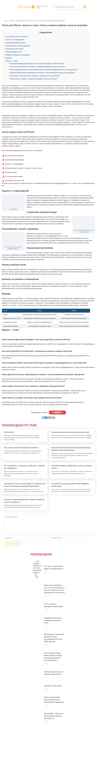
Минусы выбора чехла (14, 52)
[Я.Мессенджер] (43, 417)
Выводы (9, 58)
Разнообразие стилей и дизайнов (18, 46)
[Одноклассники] (48, 417)
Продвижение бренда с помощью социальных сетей (53, 620)
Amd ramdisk (13, 209)
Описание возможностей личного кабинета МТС (53, 673)
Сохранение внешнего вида (15, 42)
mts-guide (26, 6)
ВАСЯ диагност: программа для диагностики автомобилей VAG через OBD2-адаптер (54, 637)
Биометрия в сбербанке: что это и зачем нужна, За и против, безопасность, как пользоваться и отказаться (54, 588)
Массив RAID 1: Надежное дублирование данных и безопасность (53, 716)
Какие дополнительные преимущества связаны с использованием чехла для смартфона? (42, 72)
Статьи (11, 20)
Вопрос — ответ (12, 61)
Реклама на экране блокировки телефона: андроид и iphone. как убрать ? (24, 501)
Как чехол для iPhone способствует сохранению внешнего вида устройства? (37, 66)
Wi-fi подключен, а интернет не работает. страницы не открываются (24, 467)
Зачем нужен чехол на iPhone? (16, 36)
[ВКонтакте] (46, 417)
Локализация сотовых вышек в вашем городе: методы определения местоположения (53, 656)
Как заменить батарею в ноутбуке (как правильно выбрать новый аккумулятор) (71, 449)
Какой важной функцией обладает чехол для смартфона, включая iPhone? (37, 63)
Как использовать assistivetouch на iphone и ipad (84, 231)
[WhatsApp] (54, 417)
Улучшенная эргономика (14, 49)
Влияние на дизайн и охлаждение (18, 55)
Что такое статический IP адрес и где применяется (53, 567)
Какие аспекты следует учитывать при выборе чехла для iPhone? (33, 79)
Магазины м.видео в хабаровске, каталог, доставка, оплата (71, 467)
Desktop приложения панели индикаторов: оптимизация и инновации (54, 699)
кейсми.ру (19, 95)
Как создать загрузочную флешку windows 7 (13, 247)
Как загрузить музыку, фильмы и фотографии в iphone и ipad (70, 485)
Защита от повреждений (15, 39)
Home (5, 20)
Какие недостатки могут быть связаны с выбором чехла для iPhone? (35, 76)
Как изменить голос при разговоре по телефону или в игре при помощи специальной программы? (24, 485)
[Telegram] (51, 417)
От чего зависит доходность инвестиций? (53, 605)
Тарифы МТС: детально (53, 686)
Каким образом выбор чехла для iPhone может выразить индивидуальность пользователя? (43, 69)
